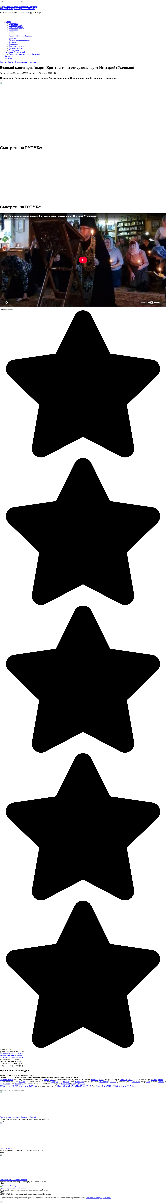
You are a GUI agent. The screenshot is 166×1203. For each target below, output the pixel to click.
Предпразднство (6, 1080)
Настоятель (9, 56)
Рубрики (8, 22)
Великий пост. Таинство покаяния (13, 1180)
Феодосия (94, 1080)
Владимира (79, 1082)
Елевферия (136, 1082)
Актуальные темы (16, 48)
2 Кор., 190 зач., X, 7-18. (9, 1086)
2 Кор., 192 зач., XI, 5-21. (66, 1086)
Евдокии (161, 1082)
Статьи (11, 32)
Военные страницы (16, 28)
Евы (148, 1082)
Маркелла (123, 1080)
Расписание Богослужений (15, 52)
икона (52, 1080)
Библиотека (13, 30)
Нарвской (81, 1084)
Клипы (11, 34)
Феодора (6, 1084)
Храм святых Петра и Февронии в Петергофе (17, 9)
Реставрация (14, 50)
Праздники (13, 24)
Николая (113, 1082)
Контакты (8, 58)
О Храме (12, 42)
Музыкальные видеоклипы (19, 40)
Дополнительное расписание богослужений (26, 54)
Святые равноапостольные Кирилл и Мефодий (18, 1117)
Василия (22, 1082)
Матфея (54, 1082)
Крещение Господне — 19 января (13, 1188)
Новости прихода (15, 26)
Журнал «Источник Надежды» (21, 36)
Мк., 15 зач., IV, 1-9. (83, 1086)
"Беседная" (65, 1084)
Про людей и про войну (18, 46)
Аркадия (154, 1080)
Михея (46, 1080)
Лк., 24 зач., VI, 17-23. (125, 1086)
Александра (19, 1084)
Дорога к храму (6, 1148)
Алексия (66, 1082)
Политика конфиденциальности (98, 1198)
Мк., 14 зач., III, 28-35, (27, 1086)
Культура (12, 38)
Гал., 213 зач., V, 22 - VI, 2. (106, 1086)
